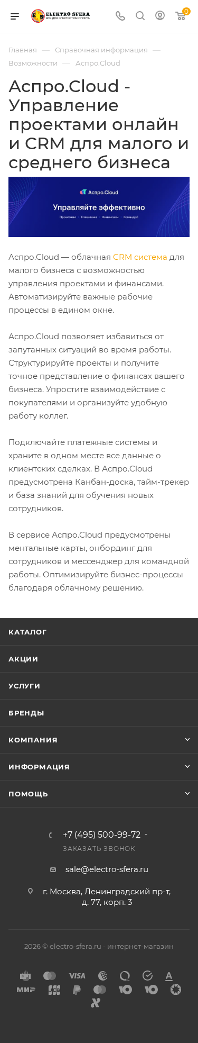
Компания (33, 740)
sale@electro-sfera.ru (106, 869)
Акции (23, 659)
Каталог (27, 632)
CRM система (140, 257)
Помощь (28, 794)
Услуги (24, 686)
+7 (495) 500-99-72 (101, 835)
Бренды (26, 713)
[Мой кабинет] (160, 17)
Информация (39, 767)
